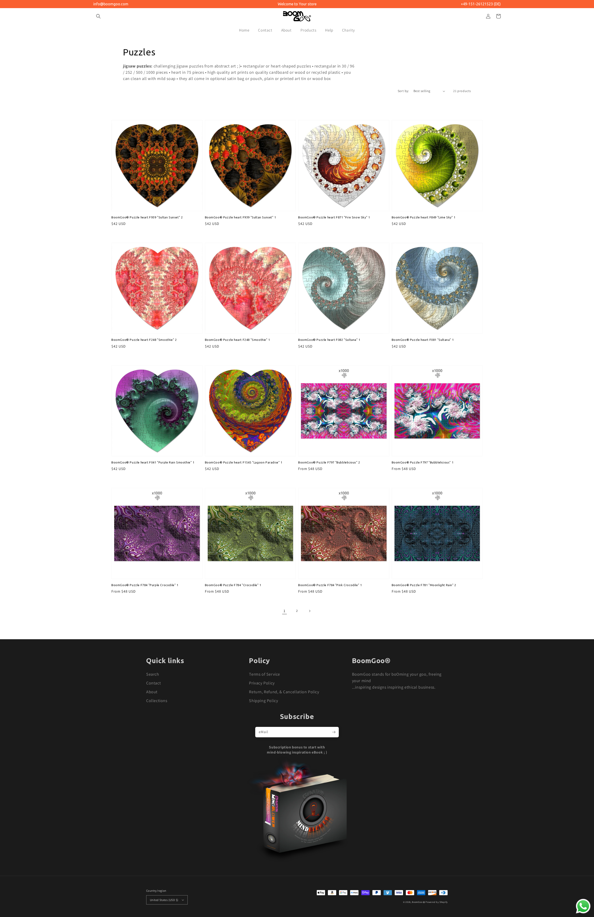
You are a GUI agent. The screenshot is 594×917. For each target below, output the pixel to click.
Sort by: (403, 91)
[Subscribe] (334, 732)
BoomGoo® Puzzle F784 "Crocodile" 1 (233, 585)
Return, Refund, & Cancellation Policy (284, 691)
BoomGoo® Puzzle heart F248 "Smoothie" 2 (144, 339)
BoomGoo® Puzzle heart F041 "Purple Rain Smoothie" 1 (152, 462)
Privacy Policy (261, 683)
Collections (156, 700)
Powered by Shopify (437, 902)
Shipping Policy (263, 700)
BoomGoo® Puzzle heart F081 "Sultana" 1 (423, 339)
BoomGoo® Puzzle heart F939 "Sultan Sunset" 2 (147, 217)
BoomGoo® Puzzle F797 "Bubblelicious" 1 (423, 462)
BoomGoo (417, 902)
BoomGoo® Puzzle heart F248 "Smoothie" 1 (237, 339)
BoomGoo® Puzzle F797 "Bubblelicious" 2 (329, 462)
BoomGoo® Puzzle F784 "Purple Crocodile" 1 (144, 585)
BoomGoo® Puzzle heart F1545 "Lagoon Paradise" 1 (243, 462)
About (152, 691)
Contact (153, 683)
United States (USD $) (164, 900)
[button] (98, 16)
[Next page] (309, 611)
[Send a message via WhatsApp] (583, 906)
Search (152, 674)
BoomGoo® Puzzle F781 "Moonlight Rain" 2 (424, 585)
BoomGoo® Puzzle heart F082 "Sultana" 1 (329, 339)
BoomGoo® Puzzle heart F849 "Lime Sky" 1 (423, 217)
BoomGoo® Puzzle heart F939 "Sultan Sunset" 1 (240, 217)
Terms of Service (264, 674)
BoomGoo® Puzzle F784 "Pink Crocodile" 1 (330, 585)
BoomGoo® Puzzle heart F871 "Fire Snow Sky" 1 (334, 217)
